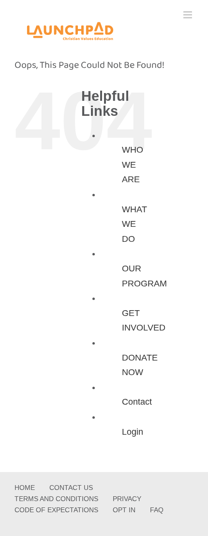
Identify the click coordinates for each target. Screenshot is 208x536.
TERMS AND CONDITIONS (56, 499)
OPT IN (124, 510)
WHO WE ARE (132, 164)
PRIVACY (127, 499)
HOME (25, 487)
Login (132, 432)
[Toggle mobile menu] (188, 15)
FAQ (156, 510)
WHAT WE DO (134, 224)
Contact (137, 402)
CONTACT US (71, 487)
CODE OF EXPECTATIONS (56, 510)
